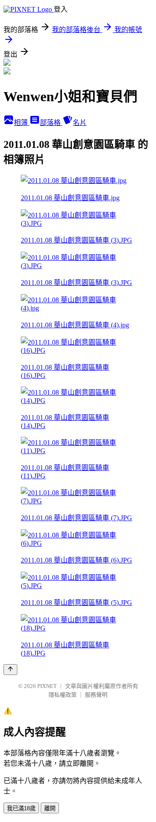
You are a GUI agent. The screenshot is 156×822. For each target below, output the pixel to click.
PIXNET (47, 686)
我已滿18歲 (21, 808)
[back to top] (10, 669)
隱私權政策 (63, 694)
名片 (80, 122)
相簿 (21, 122)
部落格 (51, 122)
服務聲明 (96, 694)
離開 (49, 808)
